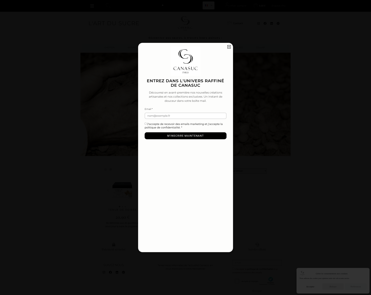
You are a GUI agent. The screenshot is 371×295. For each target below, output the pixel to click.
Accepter (310, 286)
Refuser (333, 286)
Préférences (356, 286)
